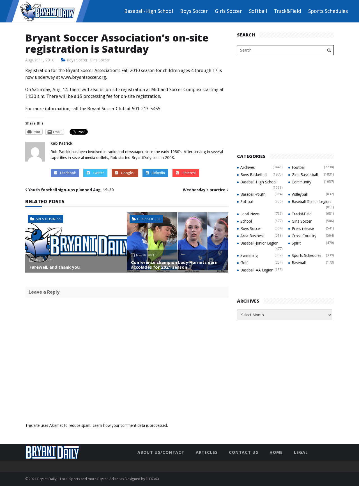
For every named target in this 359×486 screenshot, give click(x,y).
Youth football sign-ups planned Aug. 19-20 (71, 190)
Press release (303, 228)
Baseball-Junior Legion (259, 243)
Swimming (249, 255)
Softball (258, 11)
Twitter (98, 173)
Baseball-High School (148, 11)
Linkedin (158, 173)
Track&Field (287, 11)
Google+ (128, 173)
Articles (207, 452)
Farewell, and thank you (54, 267)
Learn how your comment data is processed (130, 425)
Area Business (48, 218)
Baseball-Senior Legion (311, 201)
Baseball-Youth (253, 194)
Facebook (68, 173)
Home (276, 452)
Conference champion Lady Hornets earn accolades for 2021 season (174, 264)
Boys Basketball (253, 174)
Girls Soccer (228, 11)
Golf (244, 263)
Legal (301, 452)
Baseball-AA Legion (256, 270)
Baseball (299, 263)
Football (298, 167)
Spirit (296, 243)
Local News (249, 214)
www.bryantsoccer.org (83, 77)
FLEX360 (152, 479)
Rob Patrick (61, 143)
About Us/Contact (161, 452)
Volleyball (300, 194)
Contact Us (243, 452)
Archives (247, 167)
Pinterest (189, 173)
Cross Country (304, 236)
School (246, 221)
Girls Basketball (305, 174)
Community (301, 182)
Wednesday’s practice (204, 190)
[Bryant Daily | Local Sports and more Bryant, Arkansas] (48, 11)
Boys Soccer (194, 11)
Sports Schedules (328, 11)
